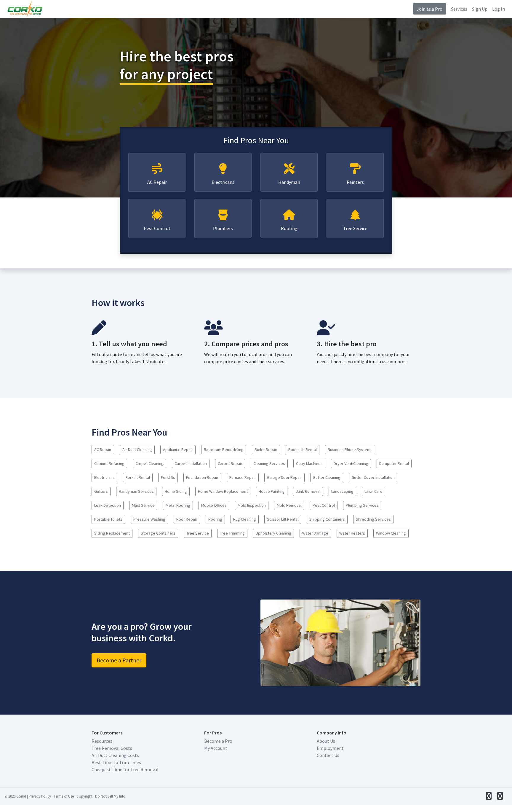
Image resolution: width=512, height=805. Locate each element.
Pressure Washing (149, 519)
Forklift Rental (138, 477)
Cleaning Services (269, 463)
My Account (215, 748)
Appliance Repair (178, 449)
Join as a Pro (429, 9)
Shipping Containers (327, 519)
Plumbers (223, 228)
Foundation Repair (202, 477)
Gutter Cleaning (326, 477)
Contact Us (328, 755)
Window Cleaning (391, 533)
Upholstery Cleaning (273, 533)
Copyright (84, 796)
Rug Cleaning (244, 519)
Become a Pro (218, 741)
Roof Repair (186, 519)
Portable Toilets (108, 519)
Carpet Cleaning (149, 463)
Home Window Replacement (223, 491)
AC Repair (157, 182)
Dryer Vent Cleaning (351, 463)
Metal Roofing (178, 505)
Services (459, 9)
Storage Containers (158, 533)
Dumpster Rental (394, 463)
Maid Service (143, 505)
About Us (326, 741)
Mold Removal (289, 505)
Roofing (289, 228)
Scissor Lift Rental (282, 519)
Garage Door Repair (284, 477)
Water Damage (315, 533)
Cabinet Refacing (109, 463)
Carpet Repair (230, 463)
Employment (330, 748)
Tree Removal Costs (112, 748)
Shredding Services (373, 519)
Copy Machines (309, 463)
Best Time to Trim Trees (116, 762)
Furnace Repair (242, 477)
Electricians (104, 477)
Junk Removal (308, 491)
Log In (498, 9)
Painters (355, 182)
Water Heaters (352, 533)
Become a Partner (119, 660)
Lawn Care (373, 491)
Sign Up (479, 9)
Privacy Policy (40, 796)
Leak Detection (107, 505)
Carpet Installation (191, 463)
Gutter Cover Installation (373, 477)
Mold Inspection (252, 505)
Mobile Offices (214, 505)
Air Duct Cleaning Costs (115, 755)
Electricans (223, 182)
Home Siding (176, 491)
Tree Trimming (232, 533)
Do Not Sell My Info (110, 796)
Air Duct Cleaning (137, 449)
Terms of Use (64, 796)
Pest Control (157, 228)
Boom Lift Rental (302, 449)
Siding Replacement (112, 533)
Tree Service (355, 228)
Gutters (101, 491)
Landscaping (342, 491)
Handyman (289, 182)
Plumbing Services (362, 505)
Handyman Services (136, 491)
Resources (102, 741)
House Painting (272, 491)
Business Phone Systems (350, 449)
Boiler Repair (266, 449)
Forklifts (168, 477)
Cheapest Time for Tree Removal (125, 769)
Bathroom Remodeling (224, 449)
